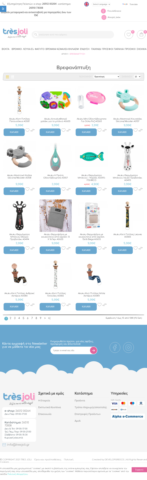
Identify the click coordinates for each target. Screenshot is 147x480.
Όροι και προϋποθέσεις (47, 459)
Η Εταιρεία (44, 400)
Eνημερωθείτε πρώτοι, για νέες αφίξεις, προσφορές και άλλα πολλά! (72, 342)
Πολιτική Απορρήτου (17, 474)
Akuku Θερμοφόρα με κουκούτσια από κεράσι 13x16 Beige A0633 (92, 236)
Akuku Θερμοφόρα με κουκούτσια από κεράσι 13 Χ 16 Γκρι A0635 (55, 236)
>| (49, 318)
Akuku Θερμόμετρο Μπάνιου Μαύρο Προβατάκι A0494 (19, 236)
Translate (134, 4)
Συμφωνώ (139, 470)
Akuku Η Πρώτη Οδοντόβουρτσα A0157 (55, 176)
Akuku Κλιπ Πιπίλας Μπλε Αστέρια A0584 (91, 294)
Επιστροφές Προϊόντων (87, 414)
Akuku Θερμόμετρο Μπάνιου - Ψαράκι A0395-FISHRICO (91, 177)
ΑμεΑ (78, 420)
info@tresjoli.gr (18, 444)
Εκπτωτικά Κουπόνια (49, 407)
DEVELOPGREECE (114, 459)
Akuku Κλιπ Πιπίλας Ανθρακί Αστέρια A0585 (19, 294)
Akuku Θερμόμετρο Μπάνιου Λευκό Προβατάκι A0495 (127, 177)
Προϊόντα (80, 400)
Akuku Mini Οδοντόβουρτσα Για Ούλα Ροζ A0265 (91, 120)
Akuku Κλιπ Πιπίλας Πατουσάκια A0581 (19, 120)
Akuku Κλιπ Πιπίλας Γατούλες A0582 (55, 294)
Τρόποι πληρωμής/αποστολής (91, 407)
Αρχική (64, 54)
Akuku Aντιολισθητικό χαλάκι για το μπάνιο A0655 (55, 120)
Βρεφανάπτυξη (77, 54)
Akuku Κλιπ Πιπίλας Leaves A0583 (127, 235)
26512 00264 (45, 3)
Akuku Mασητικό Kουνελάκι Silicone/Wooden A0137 (127, 120)
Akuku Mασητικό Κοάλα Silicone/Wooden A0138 (19, 176)
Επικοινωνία (44, 414)
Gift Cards (116, 400)
